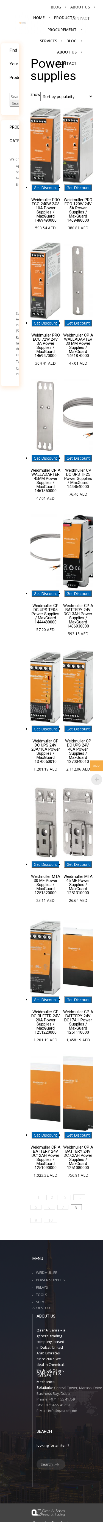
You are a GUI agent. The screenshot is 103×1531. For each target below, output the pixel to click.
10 (50, 1220)
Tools (41, 1294)
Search (18, 103)
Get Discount (45, 187)
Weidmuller (18, 159)
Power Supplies (50, 1279)
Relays (42, 1287)
